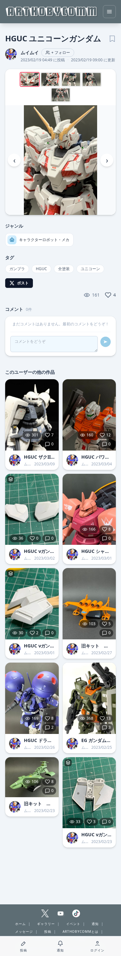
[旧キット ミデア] (89, 603)
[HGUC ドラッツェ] (32, 698)
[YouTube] (61, 913)
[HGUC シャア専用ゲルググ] (89, 509)
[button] (60, 160)
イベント (73, 923)
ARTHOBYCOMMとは (80, 931)
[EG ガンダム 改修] (89, 698)
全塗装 (64, 268)
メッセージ (24, 931)
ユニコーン (90, 268)
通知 (95, 923)
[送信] (105, 342)
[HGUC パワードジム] (89, 415)
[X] (45, 913)
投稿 (47, 931)
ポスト (23, 283)
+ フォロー (60, 52)
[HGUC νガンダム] (32, 509)
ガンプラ (17, 268)
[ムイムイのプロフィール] (15, 460)
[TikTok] (76, 913)
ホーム (20, 923)
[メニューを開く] (109, 11)
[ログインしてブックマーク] (112, 38)
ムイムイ (30, 52)
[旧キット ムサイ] (32, 777)
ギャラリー (46, 923)
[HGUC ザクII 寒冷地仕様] (32, 415)
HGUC (41, 268)
